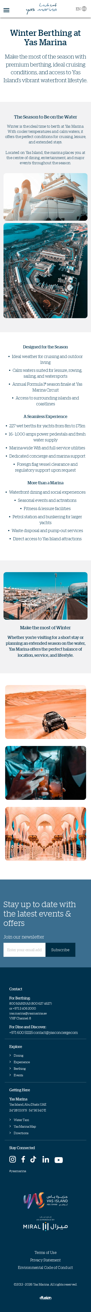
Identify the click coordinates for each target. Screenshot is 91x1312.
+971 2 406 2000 (24, 1008)
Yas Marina (41, 9)
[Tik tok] (33, 1159)
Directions (21, 1133)
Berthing (20, 1068)
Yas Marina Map (25, 1126)
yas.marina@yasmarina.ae (28, 1013)
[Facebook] (23, 1159)
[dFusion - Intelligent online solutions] (45, 1297)
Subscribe (60, 949)
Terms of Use (45, 1252)
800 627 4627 (41, 1003)
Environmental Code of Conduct (45, 1267)
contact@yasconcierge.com (55, 1032)
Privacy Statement (45, 1260)
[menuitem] (81, 8)
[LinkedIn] (45, 1159)
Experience (22, 1062)
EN (78, 9)
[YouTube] (59, 1159)
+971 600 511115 (21, 1032)
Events (18, 1075)
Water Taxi (21, 1120)
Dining (18, 1055)
